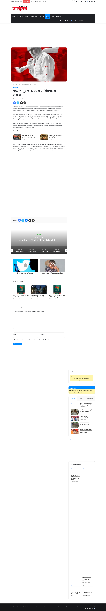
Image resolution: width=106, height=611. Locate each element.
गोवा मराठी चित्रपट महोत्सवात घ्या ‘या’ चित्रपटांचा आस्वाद (21, 296)
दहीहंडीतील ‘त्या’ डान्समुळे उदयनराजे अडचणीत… (86, 410)
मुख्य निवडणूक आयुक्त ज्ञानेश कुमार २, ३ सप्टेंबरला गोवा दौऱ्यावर (75, 477)
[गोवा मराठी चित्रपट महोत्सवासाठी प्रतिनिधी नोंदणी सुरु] (57, 289)
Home (13, 16)
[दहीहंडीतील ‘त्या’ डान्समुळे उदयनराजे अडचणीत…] (75, 412)
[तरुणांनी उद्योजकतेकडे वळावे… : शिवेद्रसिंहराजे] (75, 418)
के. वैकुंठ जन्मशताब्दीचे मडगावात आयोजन (39, 240)
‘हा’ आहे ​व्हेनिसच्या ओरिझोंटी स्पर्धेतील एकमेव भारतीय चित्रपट (38, 296)
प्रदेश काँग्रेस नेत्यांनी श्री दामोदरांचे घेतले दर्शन (39, 1)
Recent (81, 398)
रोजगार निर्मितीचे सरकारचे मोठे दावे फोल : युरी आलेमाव (86, 404)
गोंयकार (52, 16)
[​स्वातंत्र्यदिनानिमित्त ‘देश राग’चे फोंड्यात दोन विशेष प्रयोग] (17, 137)
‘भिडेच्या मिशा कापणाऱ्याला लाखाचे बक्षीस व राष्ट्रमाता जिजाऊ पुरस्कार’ (86, 431)
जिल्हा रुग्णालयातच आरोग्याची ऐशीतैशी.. (84, 423)
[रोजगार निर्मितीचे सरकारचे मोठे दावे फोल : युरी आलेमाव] (75, 405)
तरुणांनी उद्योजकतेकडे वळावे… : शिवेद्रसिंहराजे (85, 417)
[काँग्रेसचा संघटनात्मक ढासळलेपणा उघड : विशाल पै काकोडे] (87, 588)
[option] (39, 239)
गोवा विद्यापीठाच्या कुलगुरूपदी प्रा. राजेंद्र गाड (87, 579)
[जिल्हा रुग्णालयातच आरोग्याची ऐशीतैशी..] (75, 425)
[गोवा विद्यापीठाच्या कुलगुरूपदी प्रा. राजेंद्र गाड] (87, 522)
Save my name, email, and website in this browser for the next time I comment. (32, 339)
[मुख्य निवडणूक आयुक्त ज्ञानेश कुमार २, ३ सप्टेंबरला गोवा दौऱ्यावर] (76, 471)
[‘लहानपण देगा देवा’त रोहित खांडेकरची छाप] (44, 137)
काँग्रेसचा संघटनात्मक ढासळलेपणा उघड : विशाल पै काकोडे (87, 594)
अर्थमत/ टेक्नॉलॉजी (34, 16)
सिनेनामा (47, 16)
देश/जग (21, 16)
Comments (90, 398)
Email (14, 334)
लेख (43, 16)
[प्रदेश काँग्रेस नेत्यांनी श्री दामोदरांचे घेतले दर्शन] (76, 588)
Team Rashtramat (18, 98)
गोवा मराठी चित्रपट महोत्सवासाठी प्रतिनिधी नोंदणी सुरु (57, 296)
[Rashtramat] (20, 8)
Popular (73, 398)
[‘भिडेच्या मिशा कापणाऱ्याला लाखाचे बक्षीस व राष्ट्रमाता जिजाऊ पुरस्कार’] (75, 431)
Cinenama (58, 16)
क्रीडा (40, 16)
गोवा (17, 16)
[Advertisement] (53, 35)
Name (15, 328)
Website (42, 334)
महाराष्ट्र (26, 16)
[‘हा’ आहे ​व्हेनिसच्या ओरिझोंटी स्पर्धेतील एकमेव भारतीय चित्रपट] (39, 289)
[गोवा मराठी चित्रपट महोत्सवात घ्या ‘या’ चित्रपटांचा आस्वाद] (21, 289)
